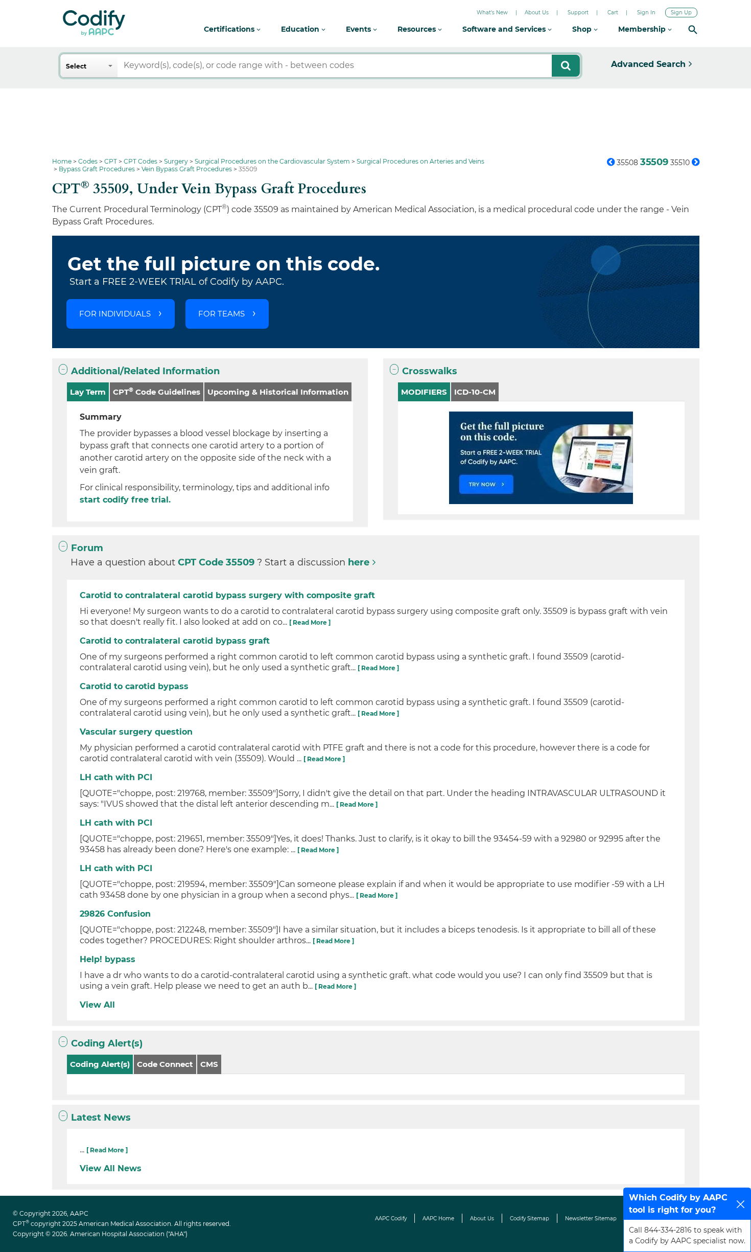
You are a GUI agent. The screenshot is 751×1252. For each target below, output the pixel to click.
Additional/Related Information (145, 371)
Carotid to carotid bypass (134, 686)
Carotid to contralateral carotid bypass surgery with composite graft (227, 595)
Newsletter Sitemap (591, 1218)
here (358, 562)
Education (301, 29)
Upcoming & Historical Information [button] (277, 392)
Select (76, 66)
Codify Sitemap (529, 1218)
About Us (537, 12)
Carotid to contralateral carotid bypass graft (175, 641)
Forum (87, 548)
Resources (417, 29)
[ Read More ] (310, 622)
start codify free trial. (125, 500)
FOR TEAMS (221, 313)
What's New (492, 12)
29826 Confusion (115, 914)
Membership (643, 29)
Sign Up (681, 12)
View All (97, 1005)
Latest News (101, 1117)
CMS (209, 1064)
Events (359, 29)
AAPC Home (438, 1218)
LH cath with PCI (116, 777)
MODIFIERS (424, 392)
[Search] (692, 29)
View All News (111, 1168)
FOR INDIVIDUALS (115, 313)
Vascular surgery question (136, 732)
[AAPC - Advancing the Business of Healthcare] (94, 23)
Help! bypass (107, 959)
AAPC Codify (391, 1218)
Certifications (230, 29)
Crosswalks (429, 371)
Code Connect (165, 1064)
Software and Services (505, 29)
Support (578, 12)
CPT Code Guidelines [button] (156, 391)
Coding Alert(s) (107, 1043)
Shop (583, 29)
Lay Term (88, 392)
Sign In (646, 12)
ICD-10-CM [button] (475, 392)
